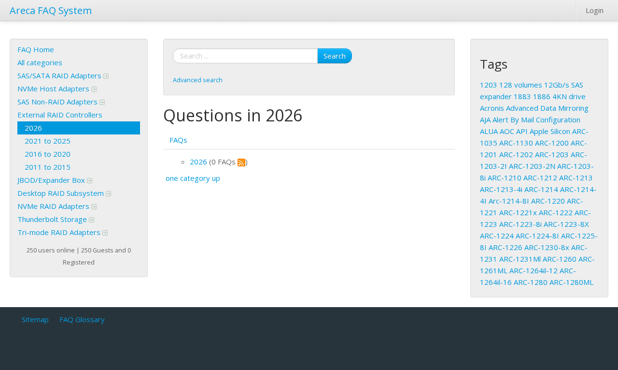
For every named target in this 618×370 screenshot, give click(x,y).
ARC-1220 (548, 201)
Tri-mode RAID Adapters (59, 232)
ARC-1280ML (571, 282)
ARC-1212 (540, 177)
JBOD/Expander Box (52, 180)
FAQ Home (35, 49)
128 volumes (520, 84)
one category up (193, 178)
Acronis (492, 108)
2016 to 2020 (47, 154)
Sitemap (35, 319)
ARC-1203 (552, 154)
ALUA (489, 131)
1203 (488, 84)
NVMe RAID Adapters (54, 206)
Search (334, 55)
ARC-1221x (518, 212)
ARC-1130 (516, 143)
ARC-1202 (516, 154)
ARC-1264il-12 (533, 270)
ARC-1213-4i (501, 189)
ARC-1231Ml (520, 259)
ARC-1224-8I (537, 235)
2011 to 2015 (47, 167)
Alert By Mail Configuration (536, 119)
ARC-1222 (556, 212)
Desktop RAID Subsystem (61, 193)
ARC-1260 (559, 259)
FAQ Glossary (82, 319)
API (522, 131)
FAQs (178, 140)
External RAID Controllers (59, 114)
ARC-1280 (531, 282)
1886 (541, 96)
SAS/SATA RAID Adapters (60, 75)
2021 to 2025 (47, 141)
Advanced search (198, 79)
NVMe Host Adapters (54, 88)
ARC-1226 (505, 247)
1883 (522, 96)
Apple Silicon (550, 131)
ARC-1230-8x (546, 247)
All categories (39, 62)
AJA (485, 119)
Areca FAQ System (51, 10)
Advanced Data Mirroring (547, 108)
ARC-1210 (504, 177)
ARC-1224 (497, 235)
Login (595, 10)
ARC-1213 (576, 177)
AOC (507, 131)
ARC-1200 (552, 143)
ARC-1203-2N (532, 166)
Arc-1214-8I (509, 201)
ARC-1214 (541, 189)
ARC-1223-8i (520, 224)
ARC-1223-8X (566, 224)
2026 (33, 128)
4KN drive (569, 96)
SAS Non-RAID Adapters (58, 101)
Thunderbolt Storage (53, 219)
